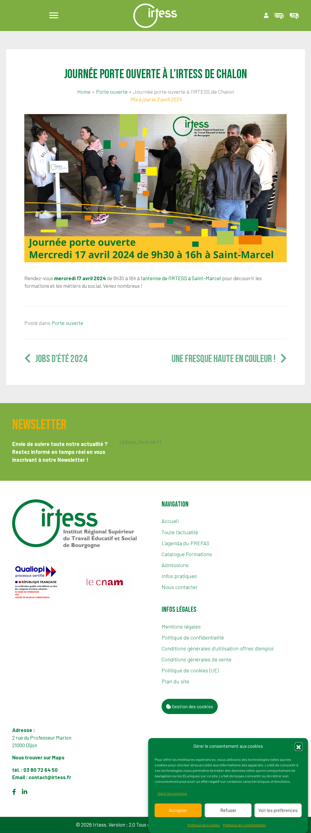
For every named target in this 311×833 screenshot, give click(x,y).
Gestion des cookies (192, 706)
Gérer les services (172, 793)
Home (84, 91)
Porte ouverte (112, 91)
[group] (42, 582)
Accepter (178, 810)
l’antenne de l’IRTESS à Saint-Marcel (181, 278)
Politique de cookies (203, 825)
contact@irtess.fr (50, 777)
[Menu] (54, 15)
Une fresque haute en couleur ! (226, 359)
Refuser (228, 810)
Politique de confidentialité (244, 825)
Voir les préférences (278, 810)
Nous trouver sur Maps (38, 757)
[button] (299, 746)
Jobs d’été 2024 (59, 359)
